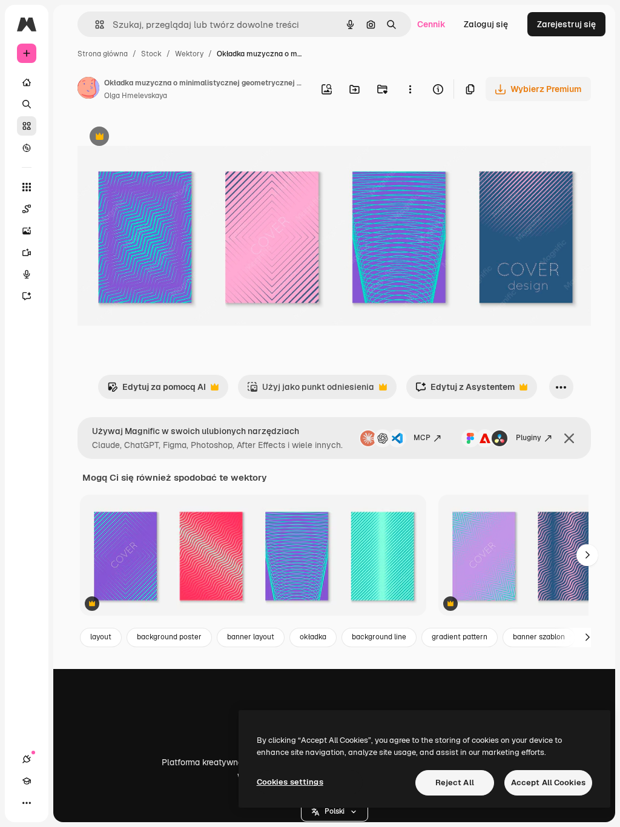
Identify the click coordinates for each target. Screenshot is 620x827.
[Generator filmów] (26, 252)
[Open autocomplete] (94, 24)
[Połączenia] (26, 759)
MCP (422, 438)
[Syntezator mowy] (26, 274)
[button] (334, 812)
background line (379, 637)
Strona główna (103, 54)
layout (100, 637)
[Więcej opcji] (410, 89)
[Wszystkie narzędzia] (26, 187)
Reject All (454, 782)
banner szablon (539, 637)
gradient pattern (459, 637)
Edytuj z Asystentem (465, 390)
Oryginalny (161, 137)
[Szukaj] (26, 104)
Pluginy (528, 438)
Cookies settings (290, 782)
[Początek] (26, 82)
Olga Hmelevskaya (135, 95)
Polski (335, 811)
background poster (169, 637)
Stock (151, 54)
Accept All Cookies (548, 782)
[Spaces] (26, 209)
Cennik (431, 24)
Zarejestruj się (566, 24)
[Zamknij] (569, 438)
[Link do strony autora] (88, 89)
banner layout (250, 637)
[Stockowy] (26, 126)
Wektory (189, 54)
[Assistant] (26, 296)
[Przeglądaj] (26, 147)
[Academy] (26, 781)
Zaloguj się (486, 24)
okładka (313, 637)
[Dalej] (587, 555)
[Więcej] (26, 802)
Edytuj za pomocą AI (156, 390)
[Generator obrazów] (26, 230)
